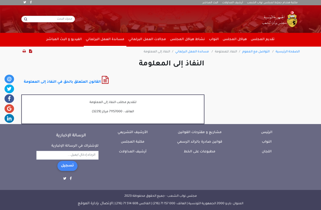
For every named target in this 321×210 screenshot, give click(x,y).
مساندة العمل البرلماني (192, 52)
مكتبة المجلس (132, 142)
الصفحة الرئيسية (288, 52)
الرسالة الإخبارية (71, 135)
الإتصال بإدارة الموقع (95, 204)
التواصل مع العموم (256, 52)
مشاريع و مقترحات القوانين (200, 132)
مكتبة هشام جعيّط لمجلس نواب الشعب (272, 2)
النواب (267, 142)
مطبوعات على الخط (199, 152)
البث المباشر (210, 2)
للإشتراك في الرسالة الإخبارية (75, 146)
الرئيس (266, 132)
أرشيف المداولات (232, 2)
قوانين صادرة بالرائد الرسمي (199, 142)
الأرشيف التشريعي (133, 132)
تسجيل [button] (67, 166)
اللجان (267, 152)
